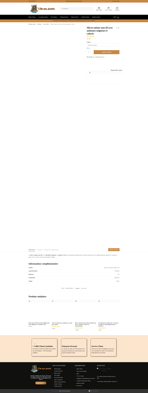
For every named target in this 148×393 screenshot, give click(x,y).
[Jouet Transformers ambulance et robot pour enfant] (62, 310)
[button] (90, 36)
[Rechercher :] (76, 8)
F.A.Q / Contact (108, 10)
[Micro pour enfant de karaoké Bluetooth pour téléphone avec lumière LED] (39, 310)
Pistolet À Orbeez (58, 384)
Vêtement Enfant (58, 386)
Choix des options (39, 333)
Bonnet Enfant (57, 368)
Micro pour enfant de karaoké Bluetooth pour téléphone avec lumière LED (39, 323)
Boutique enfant (32, 24)
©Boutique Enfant (55, 391)
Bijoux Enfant (57, 373)
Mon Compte (99, 10)
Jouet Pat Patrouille (58, 377)
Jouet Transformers (58, 379)
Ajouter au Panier (114, 249)
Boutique (39, 24)
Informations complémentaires (51, 249)
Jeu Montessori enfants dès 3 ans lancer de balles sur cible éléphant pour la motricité (108, 324)
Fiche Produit (32, 249)
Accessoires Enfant (58, 371)
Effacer (88, 48)
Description (39, 249)
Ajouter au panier (106, 52)
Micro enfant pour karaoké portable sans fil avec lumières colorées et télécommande (85, 324)
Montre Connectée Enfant (59, 381)
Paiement (117, 10)
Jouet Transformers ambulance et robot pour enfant (62, 323)
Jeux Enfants (46, 24)
